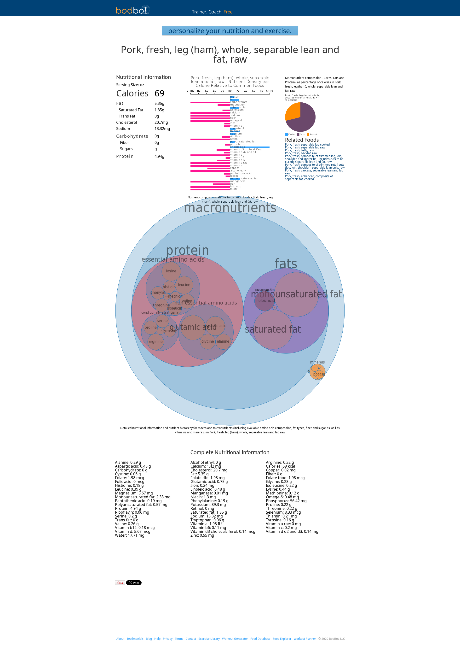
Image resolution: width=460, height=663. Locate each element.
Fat (119, 103)
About (120, 639)
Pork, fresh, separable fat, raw (305, 147)
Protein (125, 156)
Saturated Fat (131, 109)
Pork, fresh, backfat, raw (301, 153)
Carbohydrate (132, 136)
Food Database (260, 639)
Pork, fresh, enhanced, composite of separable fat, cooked (309, 177)
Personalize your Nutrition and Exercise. (230, 30)
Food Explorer (282, 639)
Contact (191, 639)
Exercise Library (209, 639)
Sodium (123, 128)
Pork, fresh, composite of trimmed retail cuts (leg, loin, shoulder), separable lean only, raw (315, 166)
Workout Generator (235, 639)
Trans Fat (127, 116)
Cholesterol (126, 122)
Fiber (124, 142)
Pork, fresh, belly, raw (299, 150)
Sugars (126, 148)
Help (157, 639)
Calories (132, 93)
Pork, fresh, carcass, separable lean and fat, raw (314, 171)
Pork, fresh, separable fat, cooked (307, 144)
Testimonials (135, 639)
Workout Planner (305, 639)
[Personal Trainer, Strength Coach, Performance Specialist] (230, 14)
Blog (149, 639)
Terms (179, 639)
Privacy (167, 639)
